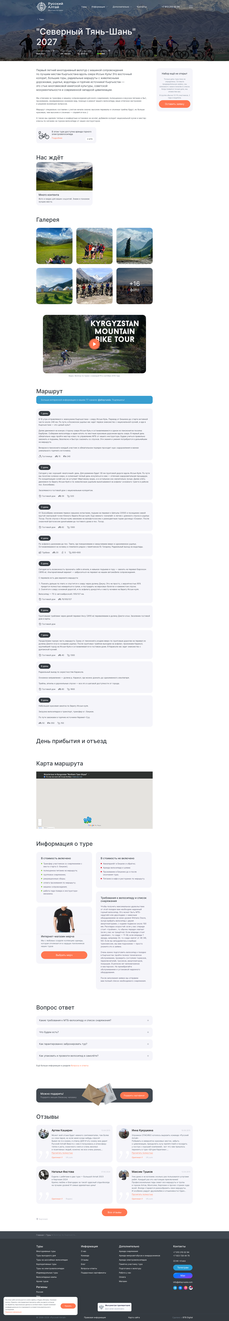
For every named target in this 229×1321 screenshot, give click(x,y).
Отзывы (84, 1260)
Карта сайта (134, 1317)
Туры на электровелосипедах (50, 1268)
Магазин (123, 1281)
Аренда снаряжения (128, 1251)
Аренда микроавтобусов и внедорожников (139, 1255)
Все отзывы (114, 1212)
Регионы (41, 1287)
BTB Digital (188, 1317)
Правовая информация (95, 1317)
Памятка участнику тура (131, 1264)
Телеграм (182, 1267)
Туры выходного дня (46, 1255)
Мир (38, 1296)
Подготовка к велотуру (130, 1268)
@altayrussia (104, 400)
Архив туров (42, 1281)
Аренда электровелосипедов (133, 1260)
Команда (85, 1255)
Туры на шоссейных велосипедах (52, 1260)
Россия (39, 1292)
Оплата (122, 1277)
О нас (83, 1251)
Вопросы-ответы (89, 1268)
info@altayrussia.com (183, 1282)
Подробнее (57, 138)
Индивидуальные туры (47, 1273)
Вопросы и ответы (79, 1065)
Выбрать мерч (64, 955)
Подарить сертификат (134, 1095)
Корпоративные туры (46, 1264)
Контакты (142, 6)
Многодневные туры (46, 1251)
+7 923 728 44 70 (181, 1255)
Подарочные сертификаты (93, 1273)
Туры (84, 6)
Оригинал (56, 1157)
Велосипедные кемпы (46, 1277)
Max (182, 1275)
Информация (98, 6)
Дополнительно (121, 6)
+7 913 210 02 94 (171, 6)
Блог (83, 1264)
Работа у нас (125, 1273)
